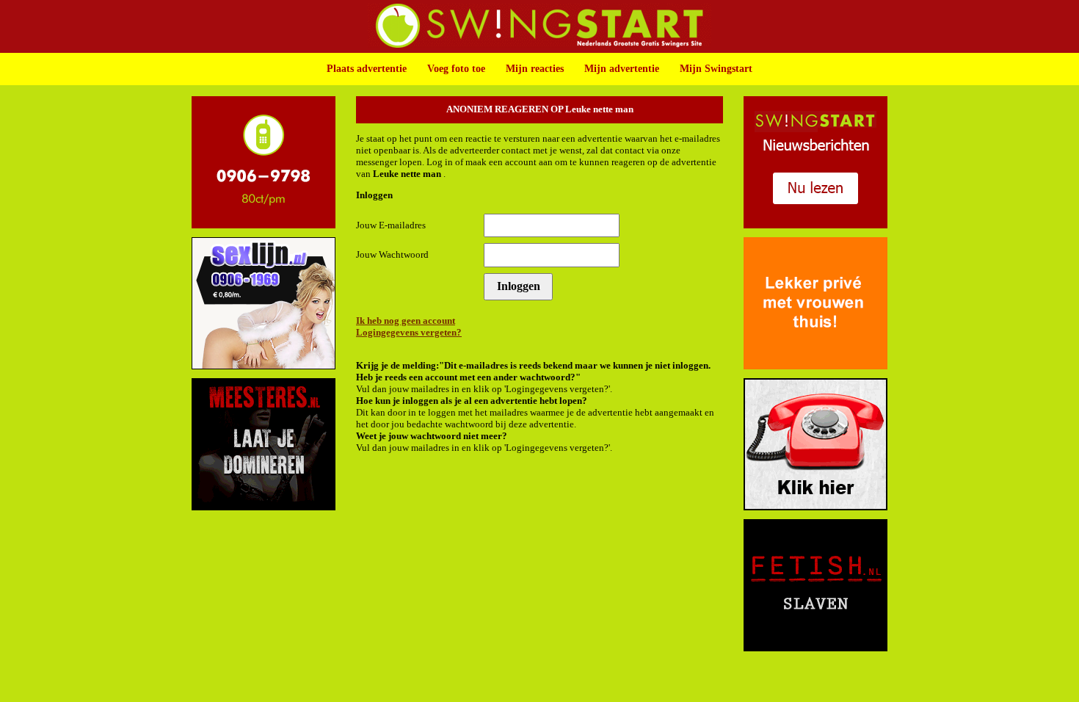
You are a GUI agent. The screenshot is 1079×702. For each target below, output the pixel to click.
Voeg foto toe (456, 68)
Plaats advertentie (367, 68)
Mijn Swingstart (716, 68)
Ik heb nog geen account (405, 320)
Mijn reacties (535, 68)
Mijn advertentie (621, 68)
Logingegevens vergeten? (409, 332)
